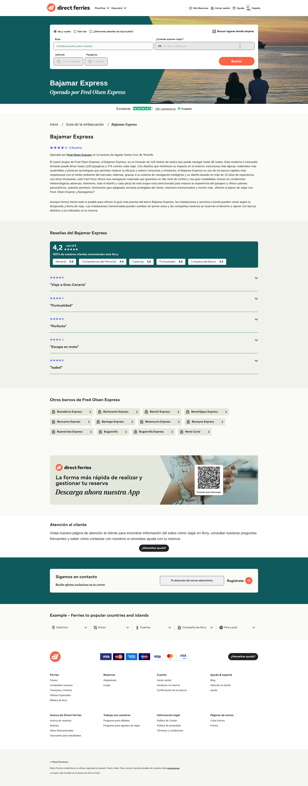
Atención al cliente (220, 685)
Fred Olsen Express (79, 154)
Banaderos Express (69, 411)
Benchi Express (160, 411)
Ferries (214, 725)
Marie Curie (193, 431)
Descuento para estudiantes (65, 735)
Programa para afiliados (116, 720)
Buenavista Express (70, 431)
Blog (212, 680)
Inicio (54, 125)
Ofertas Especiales (60, 695)
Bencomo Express (68, 421)
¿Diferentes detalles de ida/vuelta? (113, 31)
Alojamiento (109, 680)
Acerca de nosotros (60, 720)
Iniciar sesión (164, 680)
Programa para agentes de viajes (121, 725)
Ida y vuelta (64, 31)
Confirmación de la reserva (172, 690)
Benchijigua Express (204, 411)
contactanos (173, 768)
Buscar (236, 61)
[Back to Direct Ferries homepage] (68, 8)
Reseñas (75, 147)
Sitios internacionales (61, 730)
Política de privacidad (169, 725)
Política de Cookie (167, 720)
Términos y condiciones (170, 730)
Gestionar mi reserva (168, 685)
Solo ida (81, 31)
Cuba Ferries (217, 720)
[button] (154, 281)
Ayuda (213, 690)
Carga (106, 685)
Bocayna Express (203, 421)
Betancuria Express (158, 421)
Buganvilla (111, 431)
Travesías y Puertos (61, 690)
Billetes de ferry (58, 700)
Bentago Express (113, 421)
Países (54, 680)
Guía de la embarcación (85, 125)
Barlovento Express (115, 411)
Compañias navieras (61, 685)
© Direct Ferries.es (59, 762)
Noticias (54, 725)
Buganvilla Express (151, 431)
